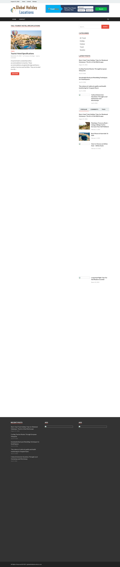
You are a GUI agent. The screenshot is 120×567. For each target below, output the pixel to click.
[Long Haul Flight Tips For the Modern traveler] (84, 278)
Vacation (82, 50)
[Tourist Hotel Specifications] (26, 40)
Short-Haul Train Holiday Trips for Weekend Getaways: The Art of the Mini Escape (93, 61)
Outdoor (82, 44)
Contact (29, 1)
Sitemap (34, 1)
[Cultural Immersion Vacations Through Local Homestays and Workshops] (84, 95)
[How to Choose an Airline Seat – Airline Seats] (84, 144)
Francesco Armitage (29, 56)
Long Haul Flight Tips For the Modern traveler (99, 278)
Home (23, 1)
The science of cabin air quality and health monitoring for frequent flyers (92, 87)
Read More (15, 73)
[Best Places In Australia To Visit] (84, 133)
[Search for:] (94, 27)
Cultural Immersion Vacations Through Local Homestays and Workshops (99, 97)
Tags (103, 109)
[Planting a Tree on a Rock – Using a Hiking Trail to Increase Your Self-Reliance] (84, 123)
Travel (13, 51)
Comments (94, 109)
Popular (84, 109)
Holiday (82, 41)
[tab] (84, 109)
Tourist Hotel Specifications (22, 53)
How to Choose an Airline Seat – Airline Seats (99, 144)
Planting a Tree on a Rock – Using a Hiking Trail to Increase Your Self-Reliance (100, 124)
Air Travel (83, 38)
